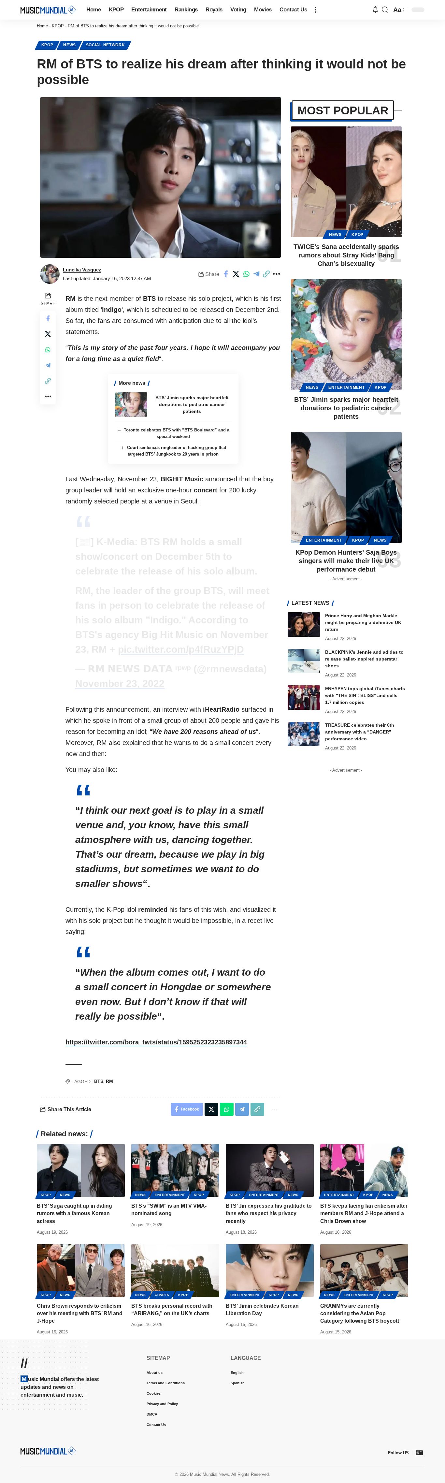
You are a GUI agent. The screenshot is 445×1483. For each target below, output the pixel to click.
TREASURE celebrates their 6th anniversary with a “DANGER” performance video (359, 731)
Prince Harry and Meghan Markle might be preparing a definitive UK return (363, 622)
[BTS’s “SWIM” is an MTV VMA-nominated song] (175, 1170)
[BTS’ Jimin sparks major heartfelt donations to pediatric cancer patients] (131, 404)
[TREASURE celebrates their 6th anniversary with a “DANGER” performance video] (304, 734)
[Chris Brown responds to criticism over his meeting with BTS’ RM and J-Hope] (81, 1270)
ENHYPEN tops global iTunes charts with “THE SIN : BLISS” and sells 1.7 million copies (365, 695)
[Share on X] (236, 274)
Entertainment (346, 387)
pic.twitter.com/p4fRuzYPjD (181, 649)
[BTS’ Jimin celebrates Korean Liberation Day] (270, 1270)
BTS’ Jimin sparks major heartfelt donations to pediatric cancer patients (192, 404)
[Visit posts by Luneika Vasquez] (50, 274)
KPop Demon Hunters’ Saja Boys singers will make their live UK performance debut (346, 561)
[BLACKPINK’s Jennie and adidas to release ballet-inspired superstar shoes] (304, 661)
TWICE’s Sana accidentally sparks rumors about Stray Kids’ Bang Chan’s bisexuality (346, 255)
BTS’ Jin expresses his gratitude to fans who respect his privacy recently (269, 1213)
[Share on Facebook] (226, 274)
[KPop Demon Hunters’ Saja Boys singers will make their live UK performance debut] (346, 487)
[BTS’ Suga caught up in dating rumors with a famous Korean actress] (81, 1170)
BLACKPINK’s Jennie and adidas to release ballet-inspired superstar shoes (364, 658)
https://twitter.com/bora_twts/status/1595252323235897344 (156, 1042)
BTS (98, 1081)
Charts (162, 1295)
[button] (315, 10)
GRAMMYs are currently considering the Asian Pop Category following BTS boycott (359, 1313)
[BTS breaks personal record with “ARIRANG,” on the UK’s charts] (175, 1270)
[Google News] (419, 1452)
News (69, 45)
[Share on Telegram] (256, 274)
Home (42, 25)
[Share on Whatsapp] (246, 274)
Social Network (105, 45)
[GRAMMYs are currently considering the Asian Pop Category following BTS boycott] (364, 1270)
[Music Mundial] (48, 10)
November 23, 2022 (120, 683)
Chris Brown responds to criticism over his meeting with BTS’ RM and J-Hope (79, 1313)
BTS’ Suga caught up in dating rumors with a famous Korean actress (74, 1213)
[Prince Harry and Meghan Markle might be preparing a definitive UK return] (304, 624)
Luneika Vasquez (82, 269)
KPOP (58, 25)
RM (109, 1081)
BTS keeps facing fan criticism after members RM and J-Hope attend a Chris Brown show (364, 1213)
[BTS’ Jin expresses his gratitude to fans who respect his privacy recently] (270, 1170)
